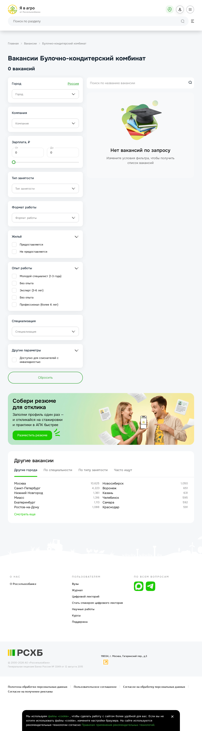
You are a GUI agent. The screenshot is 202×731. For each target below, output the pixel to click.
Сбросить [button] (45, 377)
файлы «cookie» (59, 716)
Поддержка (80, 622)
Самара (108, 502)
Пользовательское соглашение (95, 686)
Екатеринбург (24, 502)
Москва (20, 483)
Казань (108, 493)
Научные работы (83, 609)
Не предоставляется (33, 251)
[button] (180, 9)
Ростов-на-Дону (26, 507)
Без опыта (27, 283)
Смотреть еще (25, 514)
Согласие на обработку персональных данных (154, 686)
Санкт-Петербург (27, 488)
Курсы (76, 615)
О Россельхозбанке (23, 583)
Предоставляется (31, 244)
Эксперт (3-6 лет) (31, 290)
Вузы (75, 584)
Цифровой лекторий (85, 596)
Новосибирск (113, 483)
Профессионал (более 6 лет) (39, 304)
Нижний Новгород (28, 493)
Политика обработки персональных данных (38, 686)
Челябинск (111, 498)
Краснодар (111, 507)
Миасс (19, 498)
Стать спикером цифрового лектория (97, 603)
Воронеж (109, 488)
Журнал (77, 590)
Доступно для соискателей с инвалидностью (39, 360)
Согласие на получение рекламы (30, 691)
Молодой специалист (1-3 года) (40, 276)
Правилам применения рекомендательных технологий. (118, 725)
